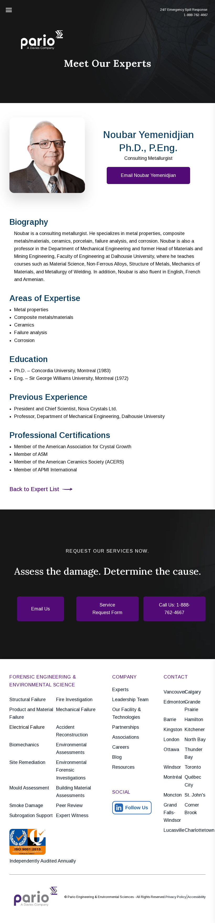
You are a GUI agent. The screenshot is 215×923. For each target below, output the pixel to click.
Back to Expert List (34, 489)
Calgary (193, 692)
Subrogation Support (31, 815)
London (171, 739)
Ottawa (171, 749)
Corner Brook (192, 808)
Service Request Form (107, 608)
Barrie (170, 719)
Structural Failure (27, 699)
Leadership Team (130, 699)
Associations (125, 737)
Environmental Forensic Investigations (71, 770)
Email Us (40, 608)
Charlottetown (195, 830)
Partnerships (125, 727)
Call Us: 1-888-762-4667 (174, 608)
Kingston (173, 729)
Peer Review (69, 805)
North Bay (195, 739)
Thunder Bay (193, 753)
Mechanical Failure (75, 709)
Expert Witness (72, 815)
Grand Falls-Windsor (172, 812)
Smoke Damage (26, 805)
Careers (120, 747)
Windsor (172, 767)
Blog (117, 757)
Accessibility (196, 897)
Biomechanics (24, 744)
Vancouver (174, 692)
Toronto (193, 767)
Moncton (173, 795)
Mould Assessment (29, 788)
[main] (107, 461)
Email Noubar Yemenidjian (148, 175)
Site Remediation (27, 762)
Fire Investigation (74, 699)
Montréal (173, 777)
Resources (123, 767)
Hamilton (194, 719)
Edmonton (174, 702)
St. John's (195, 795)
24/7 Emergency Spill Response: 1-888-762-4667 (184, 12)
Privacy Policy (175, 897)
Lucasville (174, 830)
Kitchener (195, 729)
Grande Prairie (192, 705)
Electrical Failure (27, 727)
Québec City (193, 780)
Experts (120, 689)
